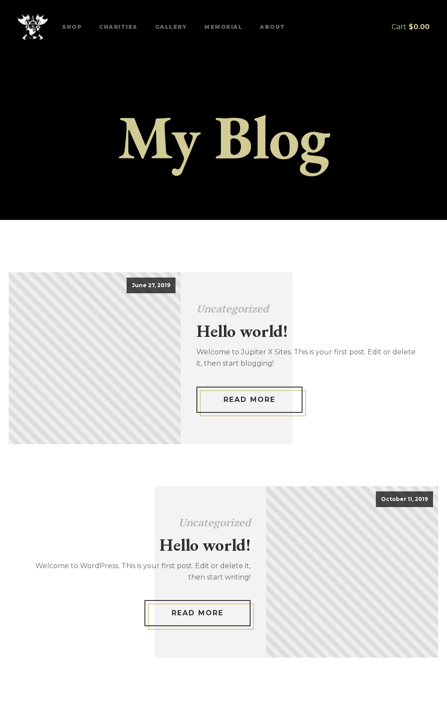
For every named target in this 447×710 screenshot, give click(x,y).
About (272, 27)
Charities (118, 27)
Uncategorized (232, 309)
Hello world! (242, 330)
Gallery (171, 27)
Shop (72, 27)
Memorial (223, 27)
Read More (249, 399)
